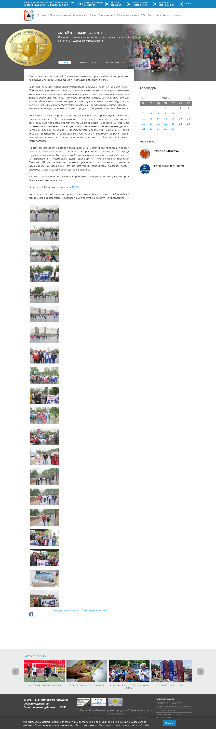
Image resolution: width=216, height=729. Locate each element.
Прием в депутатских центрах (168, 166)
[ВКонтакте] (31, 614)
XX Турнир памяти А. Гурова (45, 685)
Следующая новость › (94, 610)
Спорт (65, 62)
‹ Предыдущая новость (64, 610)
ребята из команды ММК (45, 151)
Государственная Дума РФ (169, 702)
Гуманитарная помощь (166, 151)
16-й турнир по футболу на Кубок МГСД (129, 686)
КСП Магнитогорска (166, 710)
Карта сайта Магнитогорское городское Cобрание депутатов (116, 710)
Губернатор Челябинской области (173, 706)
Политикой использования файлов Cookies (123, 725)
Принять (169, 722)
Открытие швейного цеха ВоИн (87, 685)
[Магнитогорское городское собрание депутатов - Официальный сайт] (28, 16)
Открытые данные (172, 15)
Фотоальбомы (35, 655)
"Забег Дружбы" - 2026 (171, 685)
